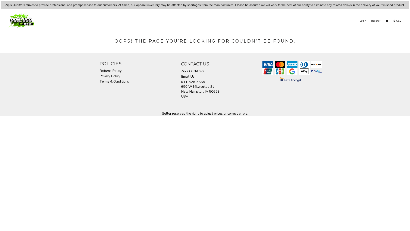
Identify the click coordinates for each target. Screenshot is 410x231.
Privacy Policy (110, 76)
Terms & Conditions (114, 81)
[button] (386, 20)
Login (363, 20)
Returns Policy (111, 70)
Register (375, 20)
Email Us (188, 76)
